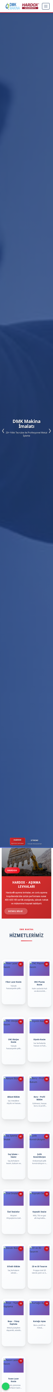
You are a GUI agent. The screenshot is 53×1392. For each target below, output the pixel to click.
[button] (3, 430)
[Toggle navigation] (46, 6)
